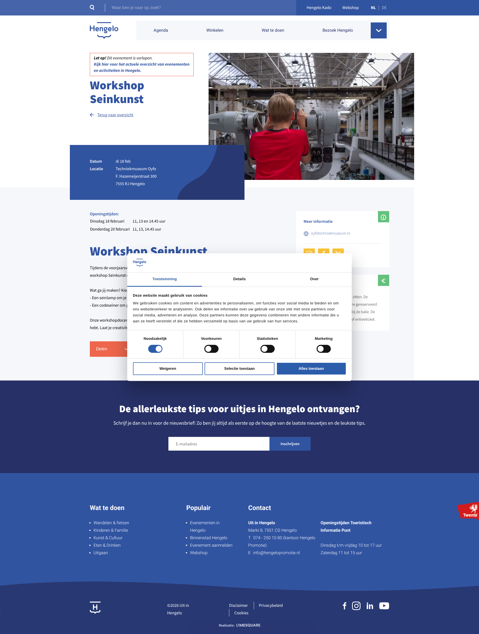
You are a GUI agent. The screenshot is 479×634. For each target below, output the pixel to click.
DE (384, 7)
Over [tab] (314, 279)
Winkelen (215, 30)
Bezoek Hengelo (338, 30)
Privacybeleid (271, 605)
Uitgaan (101, 552)
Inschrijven (290, 443)
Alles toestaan (311, 369)
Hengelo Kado (319, 7)
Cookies (241, 613)
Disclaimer (238, 605)
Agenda (161, 30)
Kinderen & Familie (111, 530)
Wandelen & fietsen (111, 522)
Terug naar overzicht (115, 115)
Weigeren (167, 369)
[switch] (211, 349)
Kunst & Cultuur (108, 537)
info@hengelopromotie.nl (276, 552)
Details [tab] (239, 279)
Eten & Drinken (107, 545)
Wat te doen (273, 30)
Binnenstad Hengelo (209, 537)
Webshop (350, 7)
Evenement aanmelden (211, 545)
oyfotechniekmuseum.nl (330, 233)
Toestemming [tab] (164, 279)
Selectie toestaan (239, 369)
